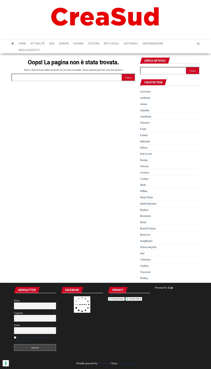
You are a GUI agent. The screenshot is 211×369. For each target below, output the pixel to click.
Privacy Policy (117, 299)
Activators (145, 91)
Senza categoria (148, 247)
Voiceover (145, 272)
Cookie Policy (135, 299)
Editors (144, 147)
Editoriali (131, 43)
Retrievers (145, 234)
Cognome (18, 312)
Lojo (170, 287)
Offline (143, 191)
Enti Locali (111, 43)
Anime (143, 104)
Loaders (144, 178)
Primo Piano (146, 197)
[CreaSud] (12, 43)
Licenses (144, 172)
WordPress (103, 363)
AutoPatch (145, 116)
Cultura (93, 43)
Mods (143, 184)
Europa (64, 43)
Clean (143, 128)
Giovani (78, 43)
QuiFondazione (153, 43)
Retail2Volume (148, 228)
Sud (51, 43)
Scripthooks (146, 240)
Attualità (37, 43)
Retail (143, 222)
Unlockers (145, 259)
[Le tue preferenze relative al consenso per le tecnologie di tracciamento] (6, 363)
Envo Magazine (126, 363)
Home (22, 43)
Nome (17, 300)
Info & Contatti (29, 50)
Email (17, 325)
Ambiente (145, 97)
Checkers (145, 122)
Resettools (145, 215)
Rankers (144, 209)
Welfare (144, 278)
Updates (144, 265)
